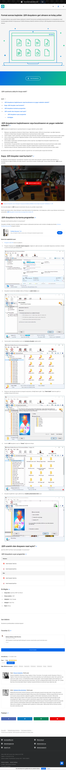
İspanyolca (26, 666)
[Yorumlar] (10, 631)
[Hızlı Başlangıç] (63, 6)
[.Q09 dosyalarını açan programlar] (25, 554)
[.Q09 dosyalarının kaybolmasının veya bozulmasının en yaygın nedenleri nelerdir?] (9, 126)
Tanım (48, 768)
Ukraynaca (39, 666)
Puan (7, 660)
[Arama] (53, 6)
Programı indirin (8, 242)
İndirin (59, 232)
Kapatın (43, 768)
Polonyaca (33, 666)
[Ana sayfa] (2, 6)
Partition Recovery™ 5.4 (16, 231)
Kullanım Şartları (5, 762)
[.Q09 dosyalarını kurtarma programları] (35, 218)
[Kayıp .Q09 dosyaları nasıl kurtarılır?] (33, 156)
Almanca (21, 666)
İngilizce (15, 666)
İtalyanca (50, 666)
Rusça (44, 666)
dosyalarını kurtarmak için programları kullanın (19, 212)
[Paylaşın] (7, 713)
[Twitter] (24, 718)
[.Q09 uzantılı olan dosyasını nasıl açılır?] (36, 546)
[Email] (41, 718)
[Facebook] (8, 718)
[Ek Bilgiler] (9, 589)
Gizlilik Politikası (13, 762)
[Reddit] (57, 718)
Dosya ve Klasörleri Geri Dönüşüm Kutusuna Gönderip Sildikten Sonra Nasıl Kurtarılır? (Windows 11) (27, 203)
